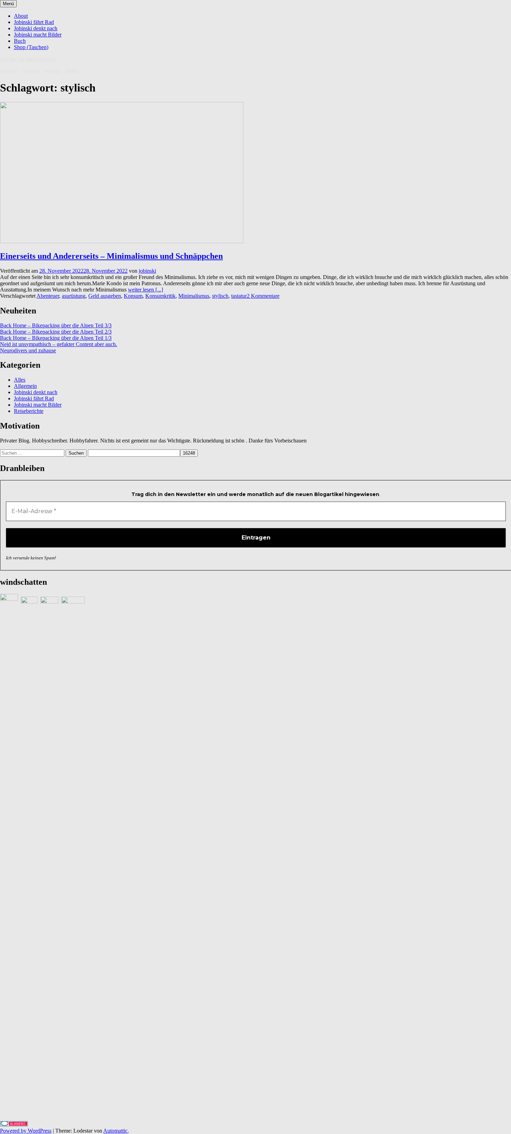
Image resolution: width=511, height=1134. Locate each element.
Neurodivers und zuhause (28, 350)
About (21, 16)
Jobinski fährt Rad (34, 22)
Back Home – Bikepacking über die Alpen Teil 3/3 (56, 325)
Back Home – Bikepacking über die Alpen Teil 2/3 (56, 332)
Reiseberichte (28, 411)
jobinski (147, 271)
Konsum (133, 296)
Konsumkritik (160, 296)
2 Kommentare (263, 296)
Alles (19, 380)
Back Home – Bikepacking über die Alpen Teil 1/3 (56, 338)
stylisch (220, 296)
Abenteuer (47, 296)
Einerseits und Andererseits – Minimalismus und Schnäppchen (111, 256)
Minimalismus (193, 296)
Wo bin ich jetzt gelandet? (28, 59)
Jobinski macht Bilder (38, 35)
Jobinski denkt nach (35, 28)
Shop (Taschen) (31, 47)
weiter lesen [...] (145, 290)
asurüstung (74, 296)
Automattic (115, 1131)
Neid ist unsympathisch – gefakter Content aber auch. (58, 344)
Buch (20, 41)
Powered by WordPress (25, 1131)
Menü (8, 3)
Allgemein (25, 386)
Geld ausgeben (104, 296)
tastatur (239, 296)
